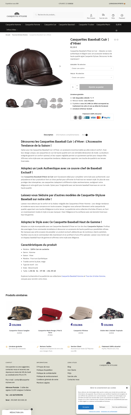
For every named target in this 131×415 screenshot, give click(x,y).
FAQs (113, 18)
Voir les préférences (119, 407)
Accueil (8, 35)
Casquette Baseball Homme (72, 276)
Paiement (122, 18)
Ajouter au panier (96, 87)
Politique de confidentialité (46, 373)
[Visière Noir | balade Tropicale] (111, 313)
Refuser (102, 407)
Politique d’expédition (44, 370)
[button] (127, 388)
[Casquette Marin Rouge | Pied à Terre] (50, 313)
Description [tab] (48, 135)
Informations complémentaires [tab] (67, 135)
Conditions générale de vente (47, 379)
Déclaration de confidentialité (109, 411)
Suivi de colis (72, 376)
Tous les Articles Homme (20, 35)
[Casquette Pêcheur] (81, 313)
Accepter (86, 407)
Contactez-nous (73, 379)
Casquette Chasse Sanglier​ (19, 331)
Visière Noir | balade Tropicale (111, 331)
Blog (69, 367)
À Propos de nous (43, 367)
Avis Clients (72, 370)
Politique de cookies (94, 411)
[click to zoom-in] (34, 66)
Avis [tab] (83, 135)
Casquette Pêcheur (81, 331)
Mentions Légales (43, 383)
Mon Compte (91, 18)
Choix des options (19, 340)
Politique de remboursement (47, 376)
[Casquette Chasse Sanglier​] (19, 313)
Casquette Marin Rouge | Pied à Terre (50, 332)
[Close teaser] (32, 409)
